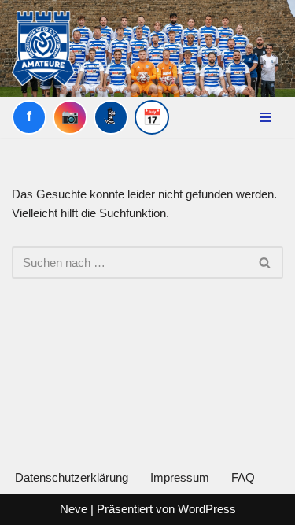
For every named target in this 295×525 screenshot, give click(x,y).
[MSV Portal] (111, 117)
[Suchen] (265, 262)
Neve (73, 509)
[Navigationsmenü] (265, 117)
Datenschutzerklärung (71, 477)
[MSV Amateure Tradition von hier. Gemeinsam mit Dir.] (43, 48)
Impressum (179, 477)
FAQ (243, 477)
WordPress (207, 509)
